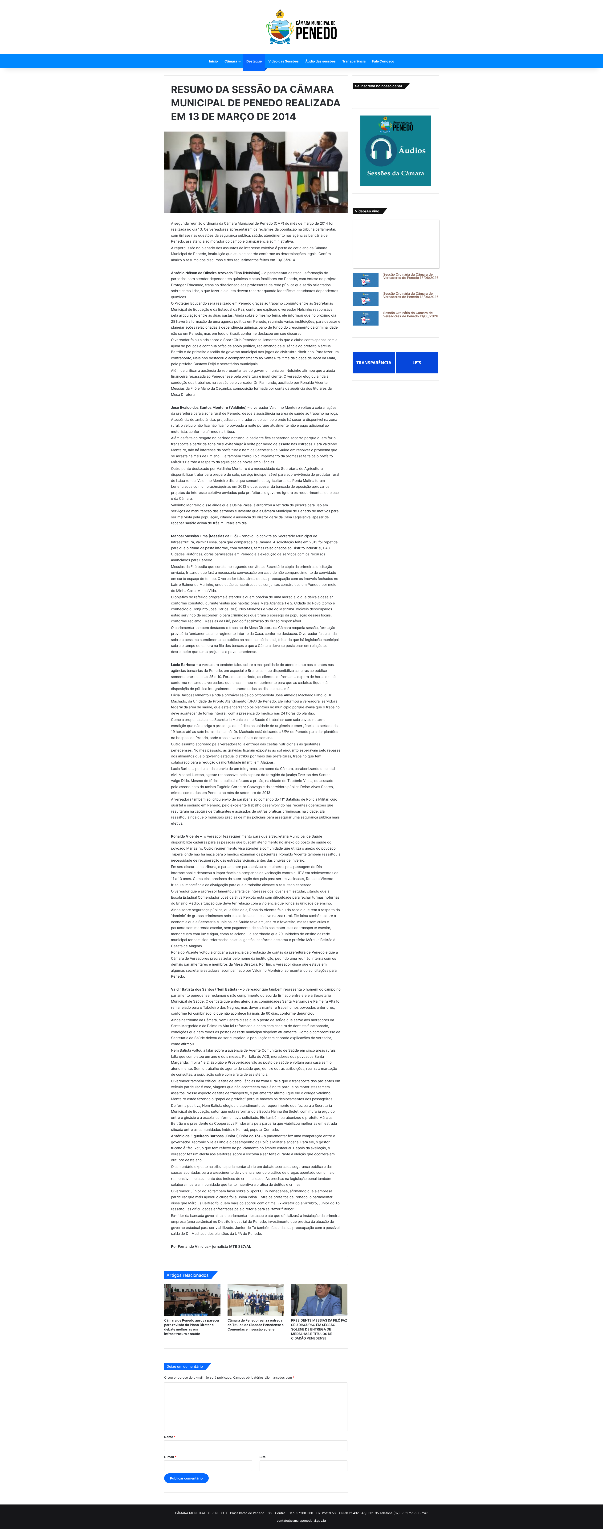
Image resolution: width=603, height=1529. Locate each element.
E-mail (170, 1457)
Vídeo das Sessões (283, 61)
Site (263, 1457)
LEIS (416, 362)
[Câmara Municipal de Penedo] (301, 27)
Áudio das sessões (320, 61)
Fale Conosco (383, 61)
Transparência (354, 61)
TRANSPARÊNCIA (373, 362)
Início (213, 61)
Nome (169, 1437)
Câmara (230, 61)
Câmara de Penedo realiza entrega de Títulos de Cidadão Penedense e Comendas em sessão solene (256, 1324)
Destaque (254, 61)
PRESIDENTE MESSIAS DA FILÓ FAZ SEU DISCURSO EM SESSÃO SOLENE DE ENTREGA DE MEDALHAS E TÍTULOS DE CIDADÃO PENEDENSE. (319, 1329)
